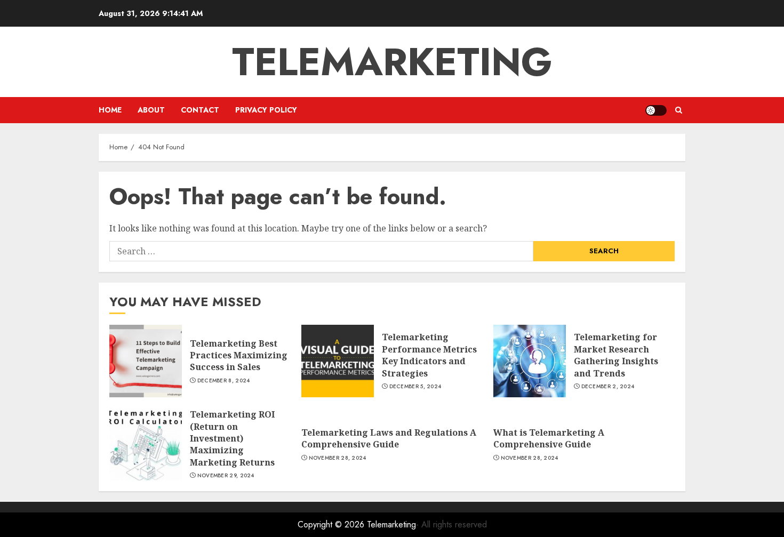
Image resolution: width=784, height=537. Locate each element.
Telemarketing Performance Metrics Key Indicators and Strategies (429, 355)
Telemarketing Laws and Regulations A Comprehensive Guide (388, 438)
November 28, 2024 (337, 458)
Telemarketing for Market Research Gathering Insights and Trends (616, 355)
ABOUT (151, 110)
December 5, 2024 (415, 386)
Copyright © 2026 (332, 524)
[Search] (678, 110)
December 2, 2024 (608, 386)
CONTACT (200, 110)
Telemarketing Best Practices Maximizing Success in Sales (238, 355)
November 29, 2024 (225, 475)
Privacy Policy (266, 110)
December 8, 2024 (223, 380)
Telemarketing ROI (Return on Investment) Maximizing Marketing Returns (232, 438)
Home (110, 110)
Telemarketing (392, 62)
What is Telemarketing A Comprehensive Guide (548, 438)
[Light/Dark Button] (656, 110)
